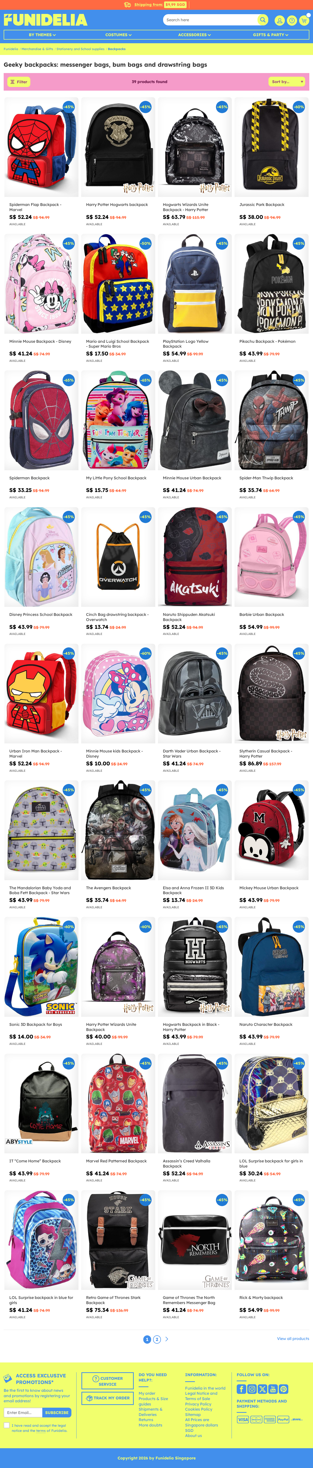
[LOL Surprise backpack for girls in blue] (272, 1104)
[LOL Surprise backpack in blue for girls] (41, 1240)
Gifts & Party (268, 35)
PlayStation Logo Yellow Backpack (186, 344)
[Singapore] (241, 1389)
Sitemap (193, 1414)
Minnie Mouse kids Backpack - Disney (114, 754)
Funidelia (11, 49)
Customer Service (111, 1381)
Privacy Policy (198, 1404)
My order (147, 1393)
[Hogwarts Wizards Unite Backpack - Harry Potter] (195, 147)
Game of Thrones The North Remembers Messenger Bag (189, 1300)
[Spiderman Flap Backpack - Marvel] (41, 147)
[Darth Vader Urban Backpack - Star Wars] (195, 694)
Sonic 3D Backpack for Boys (35, 1024)
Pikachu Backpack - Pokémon (267, 341)
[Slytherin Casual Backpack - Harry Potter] (272, 694)
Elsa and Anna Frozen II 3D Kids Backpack (193, 890)
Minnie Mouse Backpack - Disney (40, 341)
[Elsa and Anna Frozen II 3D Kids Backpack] (195, 830)
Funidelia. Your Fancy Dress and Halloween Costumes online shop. (46, 20)
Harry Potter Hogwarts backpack (117, 204)
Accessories (192, 35)
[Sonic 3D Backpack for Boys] (41, 967)
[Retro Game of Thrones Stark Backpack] (118, 1240)
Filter (22, 81)
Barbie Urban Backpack (261, 614)
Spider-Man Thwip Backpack (266, 477)
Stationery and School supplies (80, 49)
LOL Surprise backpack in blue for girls (41, 1300)
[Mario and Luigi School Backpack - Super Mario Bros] (118, 284)
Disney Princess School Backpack (40, 614)
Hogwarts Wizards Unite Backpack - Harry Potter (185, 207)
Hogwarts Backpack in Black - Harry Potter (191, 1027)
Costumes (116, 35)
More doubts (150, 1425)
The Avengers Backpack (108, 887)
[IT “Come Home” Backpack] (41, 1104)
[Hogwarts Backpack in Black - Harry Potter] (195, 967)
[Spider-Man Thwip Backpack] (272, 420)
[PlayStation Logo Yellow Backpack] (195, 284)
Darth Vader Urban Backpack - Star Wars (192, 754)
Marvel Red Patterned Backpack (116, 1160)
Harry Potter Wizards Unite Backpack (111, 1027)
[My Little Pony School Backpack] (118, 420)
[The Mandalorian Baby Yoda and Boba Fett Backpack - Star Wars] (41, 830)
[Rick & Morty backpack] (272, 1240)
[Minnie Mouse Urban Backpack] (195, 420)
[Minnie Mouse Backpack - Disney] (41, 284)
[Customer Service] (292, 20)
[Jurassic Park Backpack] (272, 147)
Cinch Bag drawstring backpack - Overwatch (117, 617)
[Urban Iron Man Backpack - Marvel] (41, 694)
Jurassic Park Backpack (261, 204)
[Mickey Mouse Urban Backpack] (272, 830)
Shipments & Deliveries (151, 1412)
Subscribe (56, 1412)
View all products (293, 1338)
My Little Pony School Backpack (116, 477)
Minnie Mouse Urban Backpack (192, 477)
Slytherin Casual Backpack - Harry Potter (265, 754)
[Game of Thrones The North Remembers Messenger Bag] (195, 1240)
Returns (146, 1419)
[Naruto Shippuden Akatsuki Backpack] (195, 557)
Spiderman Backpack (29, 477)
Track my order (111, 1397)
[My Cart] (304, 20)
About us (193, 1435)
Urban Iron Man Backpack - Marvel (35, 754)
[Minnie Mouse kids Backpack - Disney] (118, 694)
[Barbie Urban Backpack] (272, 557)
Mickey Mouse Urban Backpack (269, 887)
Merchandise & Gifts (37, 49)
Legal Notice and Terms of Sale (201, 1396)
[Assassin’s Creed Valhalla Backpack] (195, 1104)
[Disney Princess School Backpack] (41, 557)
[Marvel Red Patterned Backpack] (118, 1104)
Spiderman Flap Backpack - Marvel (35, 207)
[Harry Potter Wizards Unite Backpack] (118, 967)
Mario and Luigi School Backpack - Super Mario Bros (117, 344)
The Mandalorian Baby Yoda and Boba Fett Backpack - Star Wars (40, 890)
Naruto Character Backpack (265, 1024)
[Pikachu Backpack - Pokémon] (272, 284)
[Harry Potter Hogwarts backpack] (118, 147)
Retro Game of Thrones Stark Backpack (113, 1300)
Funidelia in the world (205, 1388)
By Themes (40, 35)
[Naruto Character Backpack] (272, 967)
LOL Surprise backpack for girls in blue (271, 1163)
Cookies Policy (198, 1409)
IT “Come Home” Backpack (35, 1160)
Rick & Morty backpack (261, 1297)
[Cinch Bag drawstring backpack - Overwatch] (118, 557)
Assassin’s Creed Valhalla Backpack (186, 1163)
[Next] (167, 1339)
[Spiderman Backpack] (41, 420)
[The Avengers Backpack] (118, 830)
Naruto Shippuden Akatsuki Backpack (189, 617)
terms (41, 1430)
